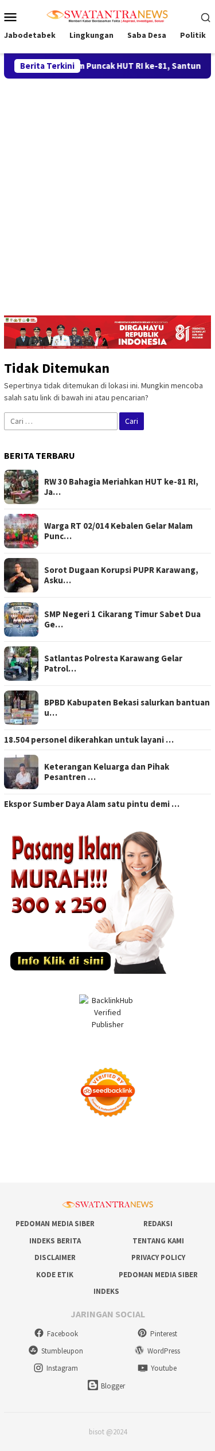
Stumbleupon (62, 1351)
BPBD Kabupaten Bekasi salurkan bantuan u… (127, 707)
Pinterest (163, 1334)
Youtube (164, 1368)
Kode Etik (54, 1275)
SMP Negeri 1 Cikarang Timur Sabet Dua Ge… (122, 619)
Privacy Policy (158, 1257)
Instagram (62, 1368)
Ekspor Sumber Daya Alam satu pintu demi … (91, 804)
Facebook (62, 1334)
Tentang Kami (158, 1241)
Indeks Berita (55, 1241)
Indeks (106, 1291)
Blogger (113, 1386)
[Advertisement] (107, 191)
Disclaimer (55, 1257)
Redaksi (158, 1223)
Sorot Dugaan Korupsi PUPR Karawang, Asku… (121, 575)
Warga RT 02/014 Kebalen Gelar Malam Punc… (118, 531)
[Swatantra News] (107, 15)
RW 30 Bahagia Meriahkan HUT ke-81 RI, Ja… (121, 487)
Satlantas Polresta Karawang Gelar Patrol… (113, 663)
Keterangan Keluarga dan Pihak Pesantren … (106, 772)
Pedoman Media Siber (55, 1223)
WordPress (163, 1351)
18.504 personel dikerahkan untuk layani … (89, 740)
